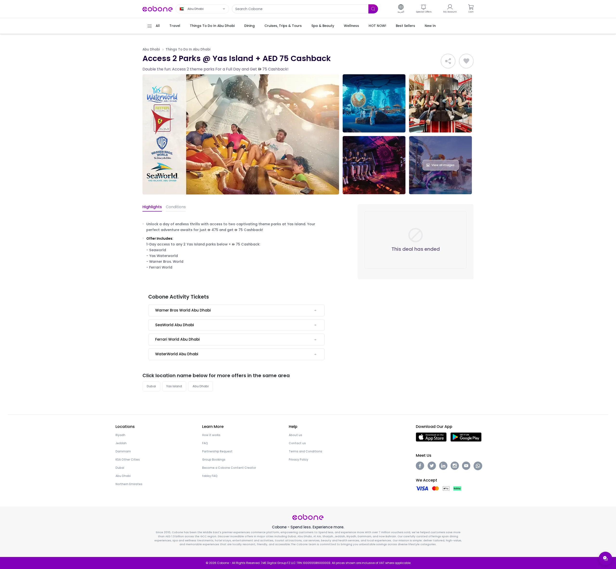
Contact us (297, 443)
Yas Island (174, 386)
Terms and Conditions (305, 451)
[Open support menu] (605, 558)
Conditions (176, 207)
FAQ (205, 443)
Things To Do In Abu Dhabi (188, 49)
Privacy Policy (298, 459)
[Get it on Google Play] (465, 437)
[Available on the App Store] (431, 437)
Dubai (151, 386)
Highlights (152, 207)
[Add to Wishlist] (466, 61)
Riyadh (120, 435)
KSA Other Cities (128, 459)
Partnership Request (217, 451)
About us (295, 435)
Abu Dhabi (151, 49)
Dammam (123, 451)
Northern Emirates (129, 484)
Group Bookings (213, 459)
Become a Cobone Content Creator (229, 468)
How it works (211, 435)
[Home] (157, 8)
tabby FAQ (210, 476)
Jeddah (121, 443)
